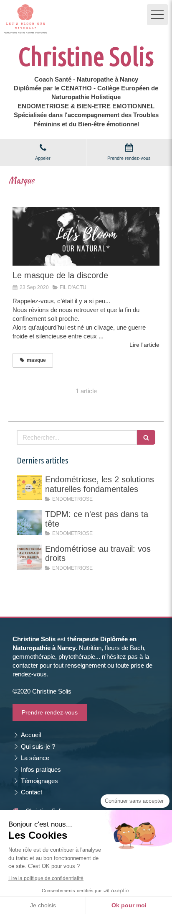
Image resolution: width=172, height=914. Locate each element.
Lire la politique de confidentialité (45, 878)
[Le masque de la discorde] (86, 236)
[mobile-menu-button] (157, 14)
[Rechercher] (146, 437)
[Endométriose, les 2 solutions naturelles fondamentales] (29, 487)
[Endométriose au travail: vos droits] (29, 557)
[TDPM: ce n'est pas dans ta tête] (29, 522)
